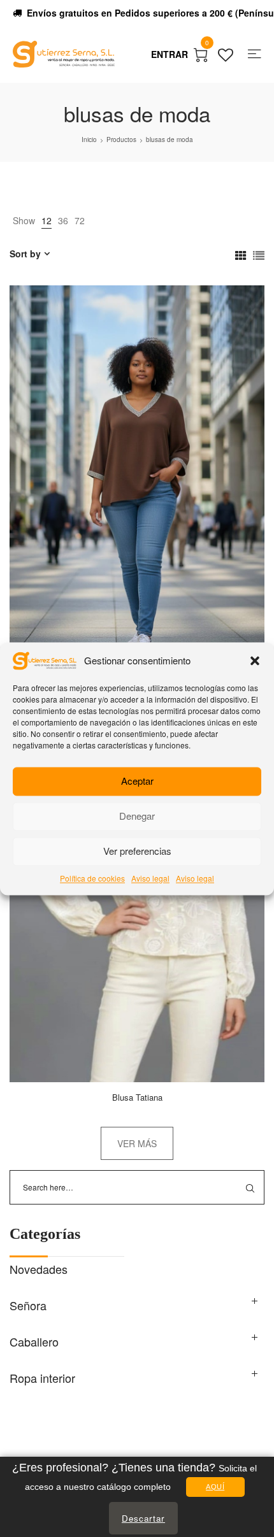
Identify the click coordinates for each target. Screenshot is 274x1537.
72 (80, 220)
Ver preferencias (137, 851)
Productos (121, 139)
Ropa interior (42, 1377)
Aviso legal (150, 878)
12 (46, 220)
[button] (255, 660)
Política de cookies (92, 878)
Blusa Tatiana (137, 1097)
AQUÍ (215, 1487)
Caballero (34, 1341)
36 (63, 220)
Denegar (137, 816)
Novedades (39, 1269)
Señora (28, 1305)
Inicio (89, 139)
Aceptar (137, 781)
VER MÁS (137, 1143)
